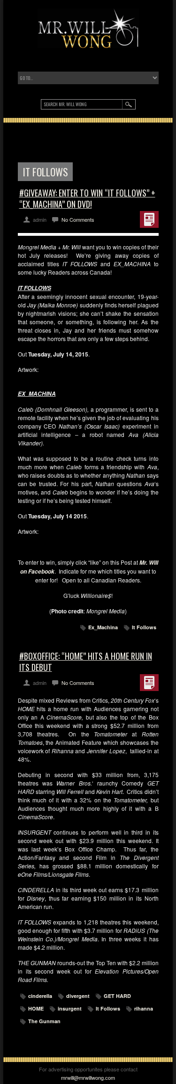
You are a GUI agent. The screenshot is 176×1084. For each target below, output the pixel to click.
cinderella (40, 995)
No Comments (77, 219)
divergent (78, 995)
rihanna (143, 1008)
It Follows (144, 627)
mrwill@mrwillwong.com (88, 1077)
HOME (36, 1008)
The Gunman (44, 1021)
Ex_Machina (103, 627)
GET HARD (117, 995)
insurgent (70, 1008)
